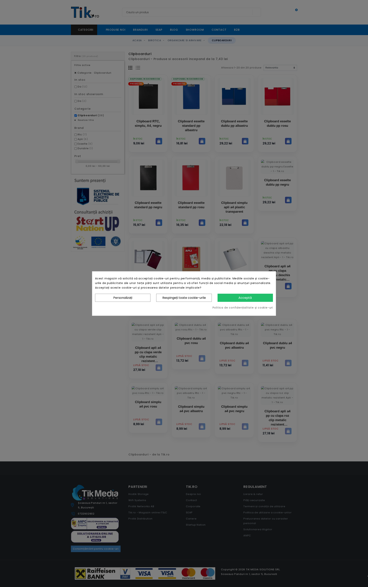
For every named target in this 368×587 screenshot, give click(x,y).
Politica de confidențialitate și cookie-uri (243, 308)
